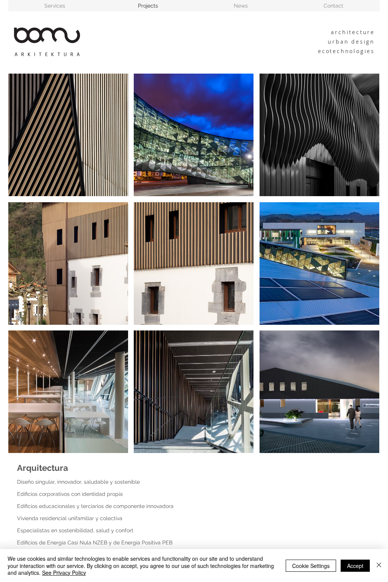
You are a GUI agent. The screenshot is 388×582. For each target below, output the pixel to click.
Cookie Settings (311, 565)
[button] (68, 135)
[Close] (378, 565)
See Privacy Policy (64, 572)
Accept (355, 565)
